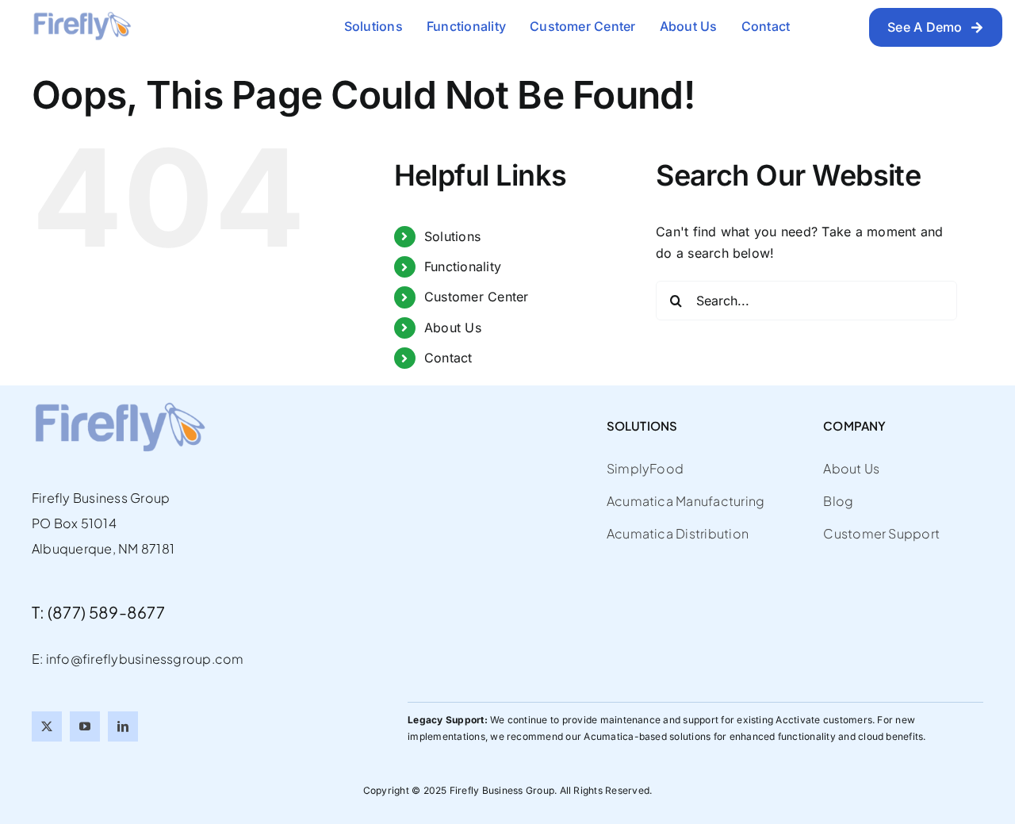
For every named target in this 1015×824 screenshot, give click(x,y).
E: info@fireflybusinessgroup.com (138, 658)
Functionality (462, 266)
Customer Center (476, 297)
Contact (448, 358)
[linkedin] (123, 726)
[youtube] (85, 726)
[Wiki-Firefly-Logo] (82, 17)
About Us (452, 327)
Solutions (452, 236)
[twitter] (47, 726)
